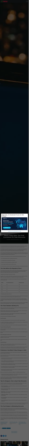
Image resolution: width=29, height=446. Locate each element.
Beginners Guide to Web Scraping (15, 239)
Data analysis (8, 428)
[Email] (6, 436)
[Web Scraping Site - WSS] (4, 1)
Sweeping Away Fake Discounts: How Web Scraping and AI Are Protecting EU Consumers (4, 423)
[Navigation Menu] (27, 1)
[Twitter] (3, 436)
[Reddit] (0, 226)
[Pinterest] (0, 223)
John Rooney (8, 239)
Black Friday (4, 428)
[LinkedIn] (0, 224)
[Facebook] (1, 436)
